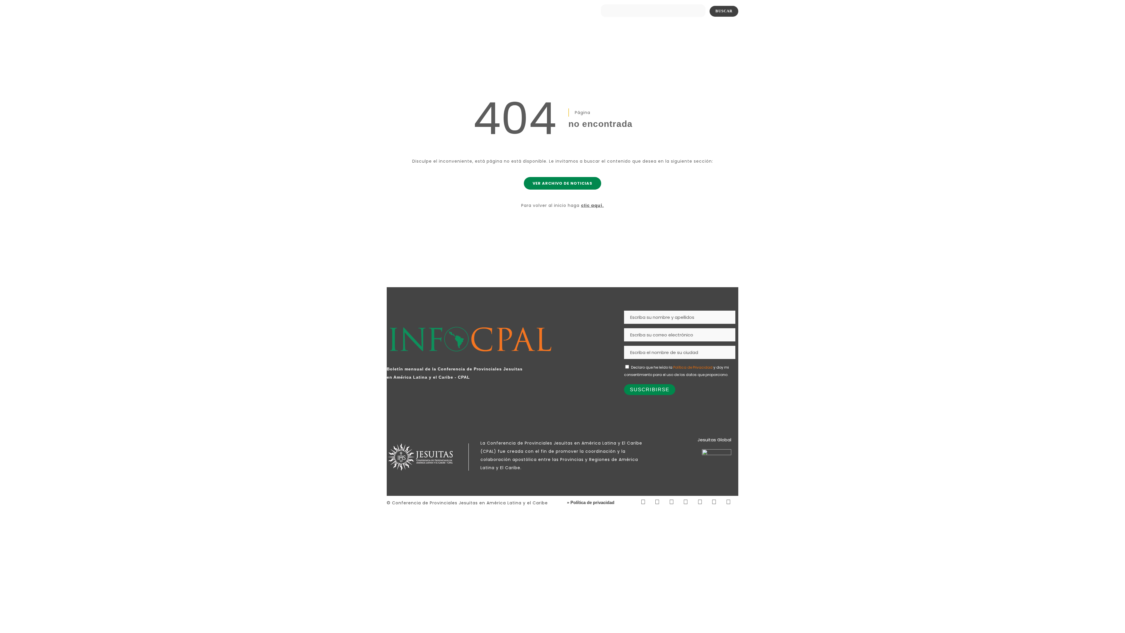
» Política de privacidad (590, 502)
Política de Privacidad (692, 367)
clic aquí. (592, 205)
